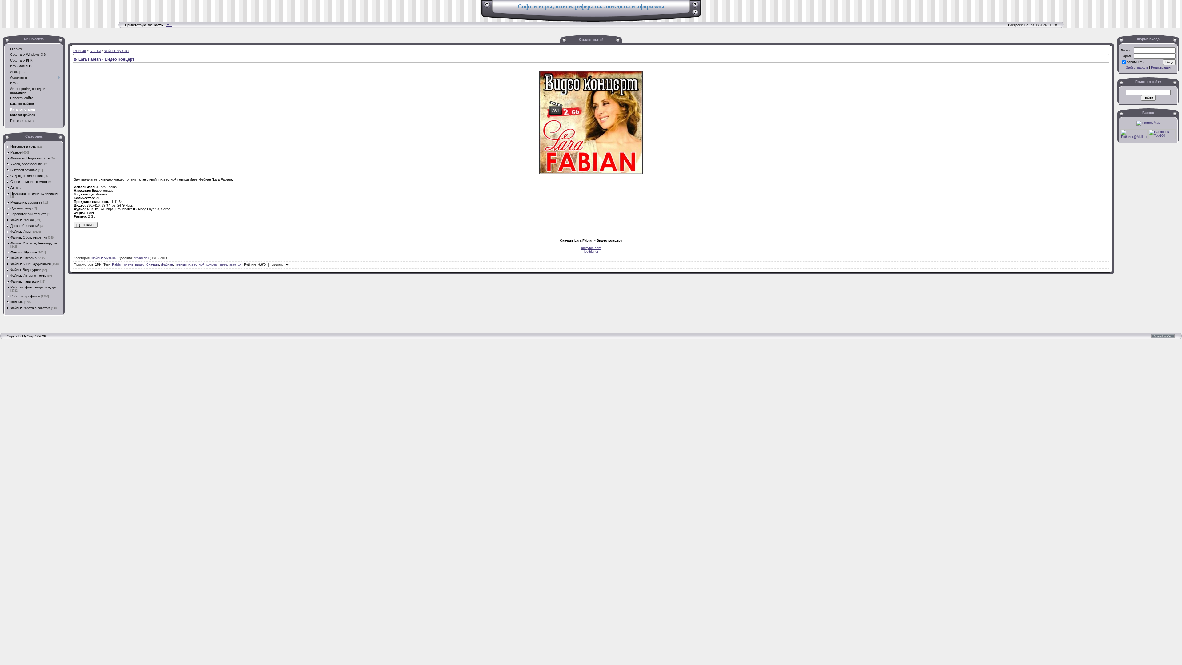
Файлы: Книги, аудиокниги (30, 264)
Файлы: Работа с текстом (30, 308)
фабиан (167, 264)
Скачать (152, 264)
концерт (212, 264)
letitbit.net (591, 251)
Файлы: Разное (22, 220)
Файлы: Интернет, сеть (28, 275)
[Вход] (695, 14)
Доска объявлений (24, 226)
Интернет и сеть (23, 146)
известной (196, 264)
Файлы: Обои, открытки (28, 237)
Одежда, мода (21, 208)
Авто (14, 187)
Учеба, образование (26, 164)
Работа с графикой (25, 296)
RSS (169, 25)
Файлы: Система (23, 258)
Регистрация (1161, 67)
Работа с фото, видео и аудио (33, 287)
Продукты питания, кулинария (34, 193)
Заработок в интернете (28, 214)
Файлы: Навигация (24, 281)
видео (139, 264)
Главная (79, 51)
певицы (181, 264)
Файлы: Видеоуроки (25, 270)
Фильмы (16, 302)
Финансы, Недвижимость (30, 158)
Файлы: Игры (20, 231)
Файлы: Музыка (23, 252)
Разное (16, 152)
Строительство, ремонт (28, 181)
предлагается (230, 264)
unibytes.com (591, 248)
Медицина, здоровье (26, 202)
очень (128, 264)
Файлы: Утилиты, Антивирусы (33, 243)
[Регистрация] (695, 7)
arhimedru (141, 258)
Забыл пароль (1137, 67)
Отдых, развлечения (26, 176)
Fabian (117, 264)
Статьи (95, 51)
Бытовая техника (23, 170)
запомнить (1135, 62)
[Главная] (487, 7)
